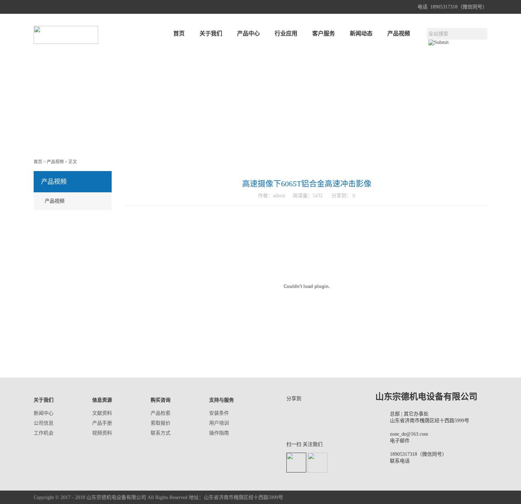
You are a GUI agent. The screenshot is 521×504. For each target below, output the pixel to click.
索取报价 (160, 423)
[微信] (311, 412)
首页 (179, 33)
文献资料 (102, 413)
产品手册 (102, 423)
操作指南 (219, 433)
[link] (311, 425)
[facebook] (293, 425)
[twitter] (329, 425)
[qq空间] (329, 412)
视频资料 (102, 433)
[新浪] (293, 412)
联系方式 (160, 433)
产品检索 (160, 413)
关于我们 (211, 33)
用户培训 (219, 423)
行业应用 (286, 33)
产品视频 (398, 33)
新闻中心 (44, 413)
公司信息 (44, 423)
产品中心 (248, 33)
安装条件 (219, 413)
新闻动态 (361, 33)
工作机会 (44, 433)
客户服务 (323, 33)
